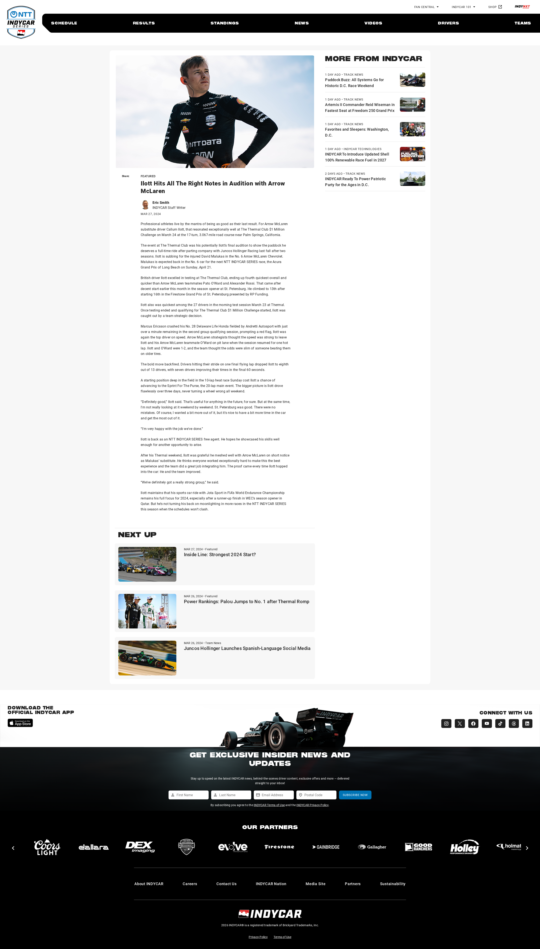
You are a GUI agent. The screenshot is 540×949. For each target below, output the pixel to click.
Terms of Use (282, 937)
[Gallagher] (325, 847)
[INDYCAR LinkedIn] (527, 723)
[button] (13, 848)
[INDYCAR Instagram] (446, 723)
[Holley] (418, 847)
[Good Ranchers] (372, 847)
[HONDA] (511, 847)
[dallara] (47, 847)
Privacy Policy (258, 937)
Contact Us (226, 883)
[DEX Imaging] (93, 847)
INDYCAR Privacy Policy (312, 805)
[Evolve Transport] (186, 847)
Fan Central (424, 7)
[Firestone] (233, 847)
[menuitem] (64, 23)
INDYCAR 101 (461, 7)
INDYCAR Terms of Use (269, 805)
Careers (190, 883)
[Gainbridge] (279, 847)
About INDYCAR (148, 883)
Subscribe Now (355, 795)
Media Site (316, 883)
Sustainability (393, 883)
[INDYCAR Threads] (514, 723)
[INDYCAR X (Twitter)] (460, 723)
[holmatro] (465, 847)
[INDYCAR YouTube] (487, 723)
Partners (353, 883)
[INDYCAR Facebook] (473, 723)
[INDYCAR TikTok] (500, 723)
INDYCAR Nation (271, 883)
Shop (492, 7)
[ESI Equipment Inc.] (140, 847)
